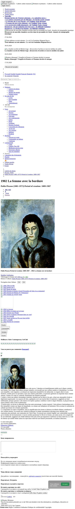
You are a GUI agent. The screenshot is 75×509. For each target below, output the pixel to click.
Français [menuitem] (23, 74)
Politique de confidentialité (36, 507)
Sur (13, 505)
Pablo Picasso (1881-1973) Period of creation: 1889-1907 (29, 279)
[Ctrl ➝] (7, 309)
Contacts (17, 505)
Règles (11, 507)
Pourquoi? (25, 349)
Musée (9, 83)
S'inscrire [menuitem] (16, 76)
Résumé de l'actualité (11, 67)
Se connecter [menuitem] (9, 76)
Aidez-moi (4, 505)
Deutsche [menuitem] (29, 74)
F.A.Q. (10, 505)
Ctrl (19, 282)
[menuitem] (34, 74)
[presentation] (39, 197)
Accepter (65, 484)
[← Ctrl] (11, 294)
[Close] (1, 468)
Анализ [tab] (7, 195)
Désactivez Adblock (7, 425)
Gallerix (9, 497)
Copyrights (48, 507)
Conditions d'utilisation (20, 507)
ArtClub (10, 105)
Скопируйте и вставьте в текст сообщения (15, 493)
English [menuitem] (13, 74)
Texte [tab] (7, 193)
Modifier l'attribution (7, 275)
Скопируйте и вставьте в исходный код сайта (16, 489)
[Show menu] (13, 2)
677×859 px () (21, 277)
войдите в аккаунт (35, 476)
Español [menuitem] (18, 74)
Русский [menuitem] (7, 74)
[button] (10, 9)
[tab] (8, 190)
